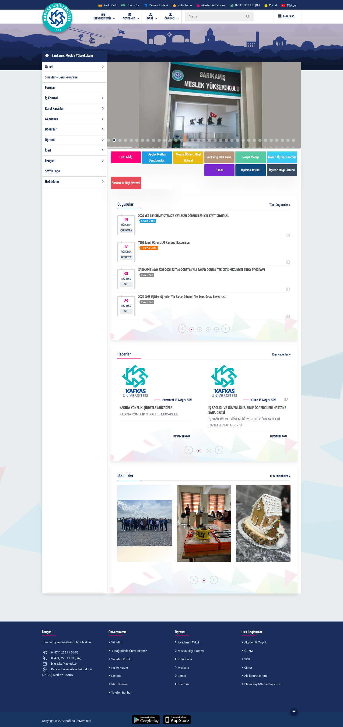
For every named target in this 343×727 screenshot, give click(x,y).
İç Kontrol (51, 98)
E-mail (219, 170)
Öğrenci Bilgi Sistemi (282, 170)
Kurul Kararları (54, 108)
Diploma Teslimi (250, 170)
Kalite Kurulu (119, 667)
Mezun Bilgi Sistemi (191, 651)
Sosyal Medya (250, 157)
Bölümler (51, 129)
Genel (48, 67)
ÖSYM (248, 651)
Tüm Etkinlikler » (280, 476)
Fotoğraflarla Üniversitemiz (129, 651)
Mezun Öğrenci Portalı (282, 157)
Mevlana (183, 667)
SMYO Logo (52, 171)
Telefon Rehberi (121, 692)
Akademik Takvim (189, 642)
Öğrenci (50, 140)
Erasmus (183, 684)
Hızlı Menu (52, 181)
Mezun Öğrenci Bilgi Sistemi (188, 157)
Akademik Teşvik (255, 642)
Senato (116, 676)
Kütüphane (185, 659)
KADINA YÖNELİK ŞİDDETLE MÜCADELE (145, 407)
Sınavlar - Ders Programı (61, 77)
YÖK (247, 659)
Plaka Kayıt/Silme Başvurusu (263, 684)
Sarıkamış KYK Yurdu (219, 157)
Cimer (248, 667)
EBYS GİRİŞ (125, 157)
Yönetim (116, 642)
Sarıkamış (157, 183)
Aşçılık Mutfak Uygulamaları (157, 157)
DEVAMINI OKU (181, 436)
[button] (288, 5)
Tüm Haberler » (281, 354)
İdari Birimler (119, 684)
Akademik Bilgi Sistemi (126, 183)
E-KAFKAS (288, 16)
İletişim (49, 161)
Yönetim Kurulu (121, 659)
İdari (48, 150)
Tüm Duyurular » (280, 205)
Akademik (51, 119)
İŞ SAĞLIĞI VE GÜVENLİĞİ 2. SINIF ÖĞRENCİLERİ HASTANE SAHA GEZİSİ (247, 410)
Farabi (182, 676)
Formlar (50, 87)
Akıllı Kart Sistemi (255, 676)
